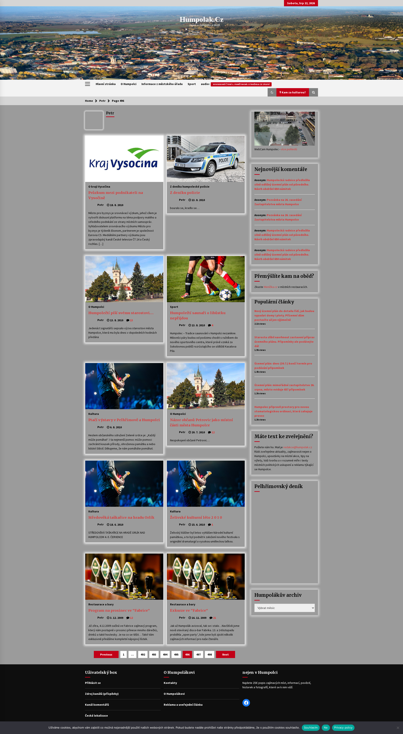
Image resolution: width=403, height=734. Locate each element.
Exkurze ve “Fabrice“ (189, 610)
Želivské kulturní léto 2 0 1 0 (196, 517)
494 (165, 654)
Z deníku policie (185, 193)
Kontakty (170, 683)
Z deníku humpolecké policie (189, 186)
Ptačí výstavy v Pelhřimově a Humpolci (124, 420)
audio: (235, 84)
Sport (192, 84)
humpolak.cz (202, 19)
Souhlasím (311, 727)
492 (143, 654)
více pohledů (289, 149)
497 (198, 654)
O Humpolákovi (174, 694)
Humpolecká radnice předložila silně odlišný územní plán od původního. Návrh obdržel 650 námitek (282, 184)
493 (154, 654)
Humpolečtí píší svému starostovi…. (120, 313)
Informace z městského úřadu (162, 84)
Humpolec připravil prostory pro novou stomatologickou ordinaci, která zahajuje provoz (283, 411)
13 (131, 320)
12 (213, 432)
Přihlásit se (93, 683)
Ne (326, 727)
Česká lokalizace (96, 715)
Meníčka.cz (270, 287)
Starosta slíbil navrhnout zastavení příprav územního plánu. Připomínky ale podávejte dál (284, 341)
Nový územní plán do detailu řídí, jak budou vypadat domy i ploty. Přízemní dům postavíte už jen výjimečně (284, 315)
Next (225, 654)
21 (214, 618)
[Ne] (398, 728)
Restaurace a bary (101, 604)
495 (176, 654)
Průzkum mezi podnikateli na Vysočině (115, 195)
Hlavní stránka (106, 84)
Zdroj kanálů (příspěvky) (102, 694)
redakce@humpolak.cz (297, 447)
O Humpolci (128, 84)
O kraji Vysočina (99, 186)
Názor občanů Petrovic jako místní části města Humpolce (201, 422)
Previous (106, 654)
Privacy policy (343, 727)
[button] (272, 92)
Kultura (93, 413)
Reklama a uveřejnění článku (183, 705)
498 (209, 654)
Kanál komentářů (97, 705)
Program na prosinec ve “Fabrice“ (119, 610)
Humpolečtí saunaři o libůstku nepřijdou (197, 315)
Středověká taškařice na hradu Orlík (121, 517)
